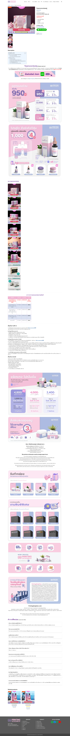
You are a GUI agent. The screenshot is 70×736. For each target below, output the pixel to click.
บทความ (50, 1)
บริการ (29, 1)
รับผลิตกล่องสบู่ (39, 722)
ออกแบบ (12, 5)
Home (9, 5)
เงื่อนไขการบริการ (12, 57)
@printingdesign (41, 27)
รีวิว (41, 1)
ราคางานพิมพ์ (34, 1)
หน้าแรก (25, 1)
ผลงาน (39, 1)
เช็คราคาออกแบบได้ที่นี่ (32, 327)
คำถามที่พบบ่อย (45, 1)
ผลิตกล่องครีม (39, 721)
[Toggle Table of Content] (25, 53)
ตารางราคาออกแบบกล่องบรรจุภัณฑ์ (15, 56)
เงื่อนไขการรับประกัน (26, 722)
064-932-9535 (41, 26)
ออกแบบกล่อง (40, 34)
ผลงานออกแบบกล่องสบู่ (13, 55)
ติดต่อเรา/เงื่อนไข (56, 1)
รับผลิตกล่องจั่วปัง (39, 725)
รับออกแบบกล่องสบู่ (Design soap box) (15, 54)
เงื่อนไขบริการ (25, 721)
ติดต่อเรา (24, 729)
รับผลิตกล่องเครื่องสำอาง (40, 726)
